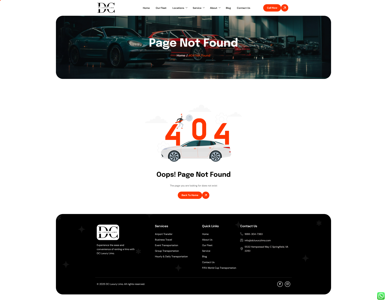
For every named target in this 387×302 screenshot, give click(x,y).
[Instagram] (287, 284)
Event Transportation (166, 245)
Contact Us (243, 8)
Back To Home (190, 195)
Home (146, 8)
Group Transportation (167, 250)
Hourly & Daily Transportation (171, 256)
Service (197, 8)
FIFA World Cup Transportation (219, 267)
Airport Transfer (163, 234)
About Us (207, 239)
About (213, 8)
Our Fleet (161, 8)
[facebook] (280, 284)
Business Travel (163, 239)
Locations (178, 8)
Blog (228, 8)
